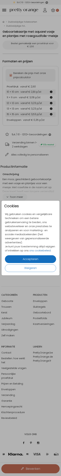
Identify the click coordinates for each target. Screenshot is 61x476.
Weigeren (30, 268)
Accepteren (30, 259)
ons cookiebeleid (40, 250)
